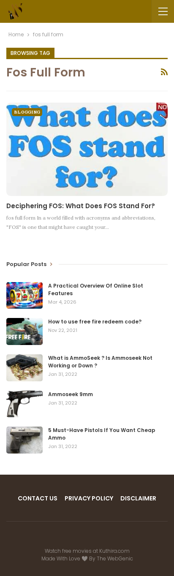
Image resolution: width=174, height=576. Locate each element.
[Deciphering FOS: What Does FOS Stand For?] (87, 149)
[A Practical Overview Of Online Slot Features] (24, 295)
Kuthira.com (114, 550)
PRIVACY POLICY (89, 498)
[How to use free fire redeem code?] (24, 331)
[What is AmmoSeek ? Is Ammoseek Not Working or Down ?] (24, 367)
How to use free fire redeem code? (94, 321)
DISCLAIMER (138, 498)
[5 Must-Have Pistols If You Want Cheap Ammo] (24, 440)
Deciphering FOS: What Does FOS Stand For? (80, 205)
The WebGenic (115, 558)
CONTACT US (37, 498)
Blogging (27, 112)
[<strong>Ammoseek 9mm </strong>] (24, 404)
